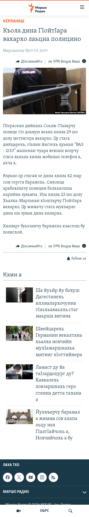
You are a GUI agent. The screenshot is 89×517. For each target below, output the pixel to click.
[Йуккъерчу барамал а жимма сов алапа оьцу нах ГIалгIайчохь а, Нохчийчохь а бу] (19, 416)
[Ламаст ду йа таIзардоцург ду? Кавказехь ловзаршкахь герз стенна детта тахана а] (19, 371)
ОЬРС (44, 511)
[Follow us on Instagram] (42, 477)
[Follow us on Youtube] (30, 477)
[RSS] (53, 477)
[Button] (29, 61)
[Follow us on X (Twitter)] (19, 477)
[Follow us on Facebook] (7, 477)
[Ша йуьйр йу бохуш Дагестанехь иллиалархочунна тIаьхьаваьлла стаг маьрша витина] (19, 294)
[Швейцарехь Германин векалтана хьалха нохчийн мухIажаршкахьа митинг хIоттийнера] (19, 333)
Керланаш (13, 21)
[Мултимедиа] (18, 511)
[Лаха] (70, 511)
